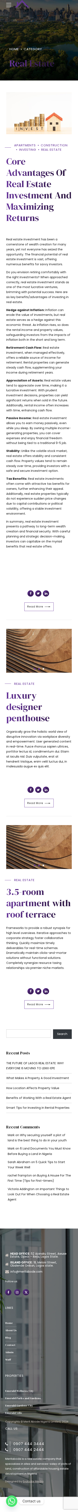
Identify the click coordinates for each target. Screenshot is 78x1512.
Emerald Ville (13, 1413)
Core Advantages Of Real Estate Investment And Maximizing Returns (39, 189)
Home (14, 49)
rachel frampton (20, 1175)
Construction (54, 145)
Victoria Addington (21, 1189)
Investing (27, 149)
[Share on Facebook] (30, 593)
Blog (8, 1337)
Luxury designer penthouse (28, 706)
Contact (10, 1345)
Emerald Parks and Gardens (23, 1398)
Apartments (25, 145)
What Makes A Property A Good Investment (37, 1078)
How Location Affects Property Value (32, 1088)
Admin (9, 1352)
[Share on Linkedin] (46, 593)
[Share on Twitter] (38, 593)
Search (62, 1034)
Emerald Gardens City (19, 1405)
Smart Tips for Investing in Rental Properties (37, 1108)
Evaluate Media (33, 1481)
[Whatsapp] (11, 1501)
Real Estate (51, 149)
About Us (11, 1330)
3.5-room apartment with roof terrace (38, 903)
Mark (11, 1135)
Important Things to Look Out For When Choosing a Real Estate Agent (38, 1194)
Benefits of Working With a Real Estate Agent (38, 1098)
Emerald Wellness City (19, 1391)
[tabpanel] (39, 651)
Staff (8, 1359)
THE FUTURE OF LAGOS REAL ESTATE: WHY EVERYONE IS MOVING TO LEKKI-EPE (35, 1065)
